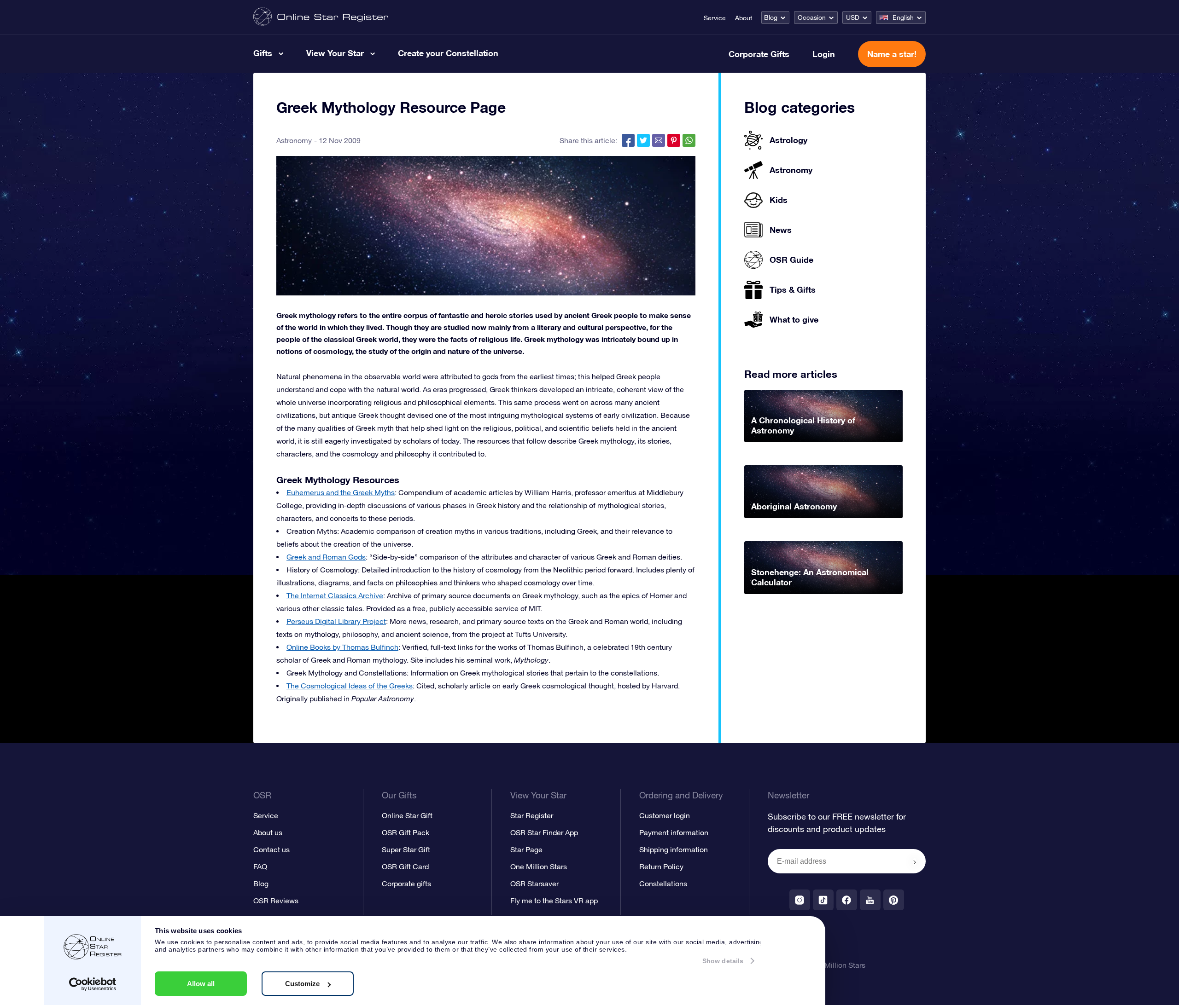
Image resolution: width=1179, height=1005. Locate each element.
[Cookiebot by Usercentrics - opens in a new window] (93, 984)
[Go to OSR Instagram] (799, 899)
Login (823, 54)
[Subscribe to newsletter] (914, 862)
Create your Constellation (448, 53)
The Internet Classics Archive (334, 595)
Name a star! (891, 54)
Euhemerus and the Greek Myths (340, 492)
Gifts (262, 53)
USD (852, 17)
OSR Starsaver (534, 883)
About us (267, 832)
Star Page (526, 849)
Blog (770, 17)
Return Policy (661, 866)
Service (715, 18)
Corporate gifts (406, 883)
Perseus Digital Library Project (336, 621)
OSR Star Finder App (544, 832)
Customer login (664, 815)
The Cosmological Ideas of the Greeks (349, 686)
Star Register (531, 815)
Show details (722, 961)
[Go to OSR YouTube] (870, 899)
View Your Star (335, 53)
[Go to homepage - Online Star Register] (320, 17)
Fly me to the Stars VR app (554, 900)
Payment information (673, 832)
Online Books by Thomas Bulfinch (342, 647)
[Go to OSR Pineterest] (893, 899)
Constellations (663, 883)
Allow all (201, 984)
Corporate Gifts (759, 54)
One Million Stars (538, 866)
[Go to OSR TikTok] (823, 899)
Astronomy (294, 140)
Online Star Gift (407, 815)
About (743, 18)
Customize (302, 984)
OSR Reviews (275, 900)
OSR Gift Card (405, 866)
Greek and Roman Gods (326, 557)
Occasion (812, 17)
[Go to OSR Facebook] (846, 899)
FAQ (260, 866)
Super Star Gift (406, 849)
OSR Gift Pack (405, 832)
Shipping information (673, 849)
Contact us (271, 849)
